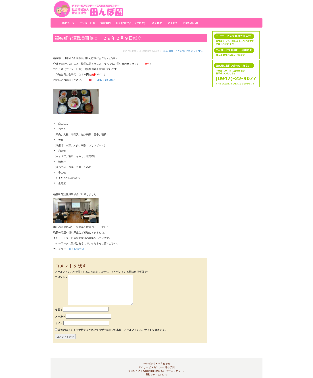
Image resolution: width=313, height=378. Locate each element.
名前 (58, 309)
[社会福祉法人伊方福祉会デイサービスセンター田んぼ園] (121, 9)
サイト (59, 323)
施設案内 (106, 23)
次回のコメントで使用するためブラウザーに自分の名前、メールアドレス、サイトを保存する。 (112, 329)
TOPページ (68, 23)
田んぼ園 (168, 51)
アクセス (173, 23)
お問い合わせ (190, 23)
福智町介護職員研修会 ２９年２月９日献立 (98, 38)
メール (60, 316)
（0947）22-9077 (104, 80)
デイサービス (87, 23)
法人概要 (157, 23)
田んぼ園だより (78, 248)
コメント (61, 277)
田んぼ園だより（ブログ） (131, 23)
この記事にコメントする (189, 51)
